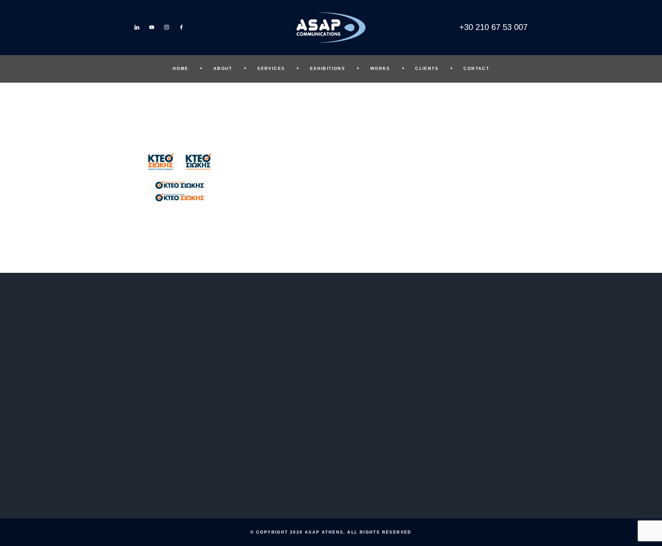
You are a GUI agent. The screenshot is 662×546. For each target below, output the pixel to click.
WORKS (380, 68)
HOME (181, 68)
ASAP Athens (324, 532)
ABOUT (222, 68)
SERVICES (271, 68)
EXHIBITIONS (327, 68)
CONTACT (476, 68)
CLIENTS (427, 68)
